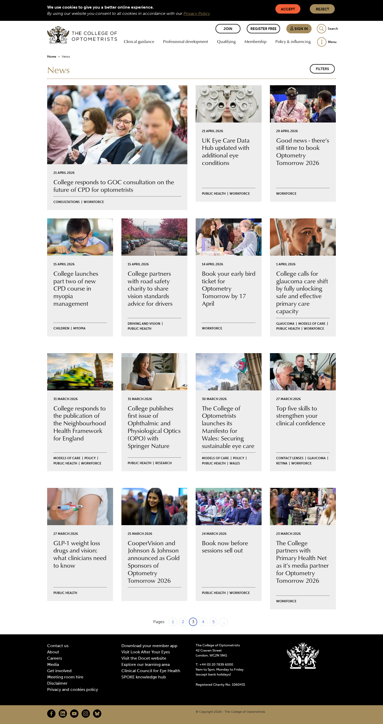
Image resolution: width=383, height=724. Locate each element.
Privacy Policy (196, 13)
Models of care (311, 324)
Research (163, 463)
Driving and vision (144, 324)
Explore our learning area (145, 664)
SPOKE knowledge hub (143, 676)
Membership (255, 41)
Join (228, 29)
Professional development (185, 41)
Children (61, 328)
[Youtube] (74, 713)
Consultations (66, 202)
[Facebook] (51, 713)
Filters (322, 69)
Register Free (263, 29)
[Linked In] (63, 713)
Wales (235, 463)
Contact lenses (290, 458)
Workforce (94, 202)
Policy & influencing (293, 41)
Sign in (301, 29)
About (53, 651)
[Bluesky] (97, 713)
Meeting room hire (65, 676)
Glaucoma (285, 324)
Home (51, 56)
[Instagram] (86, 713)
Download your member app (149, 645)
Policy (90, 458)
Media (53, 664)
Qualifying (226, 41)
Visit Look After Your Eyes (145, 651)
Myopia (79, 328)
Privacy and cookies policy (72, 689)
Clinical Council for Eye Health (150, 670)
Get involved (59, 670)
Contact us (58, 645)
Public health (214, 193)
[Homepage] (82, 35)
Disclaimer (57, 683)
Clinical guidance (139, 41)
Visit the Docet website (143, 658)
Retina (281, 463)
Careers (54, 658)
